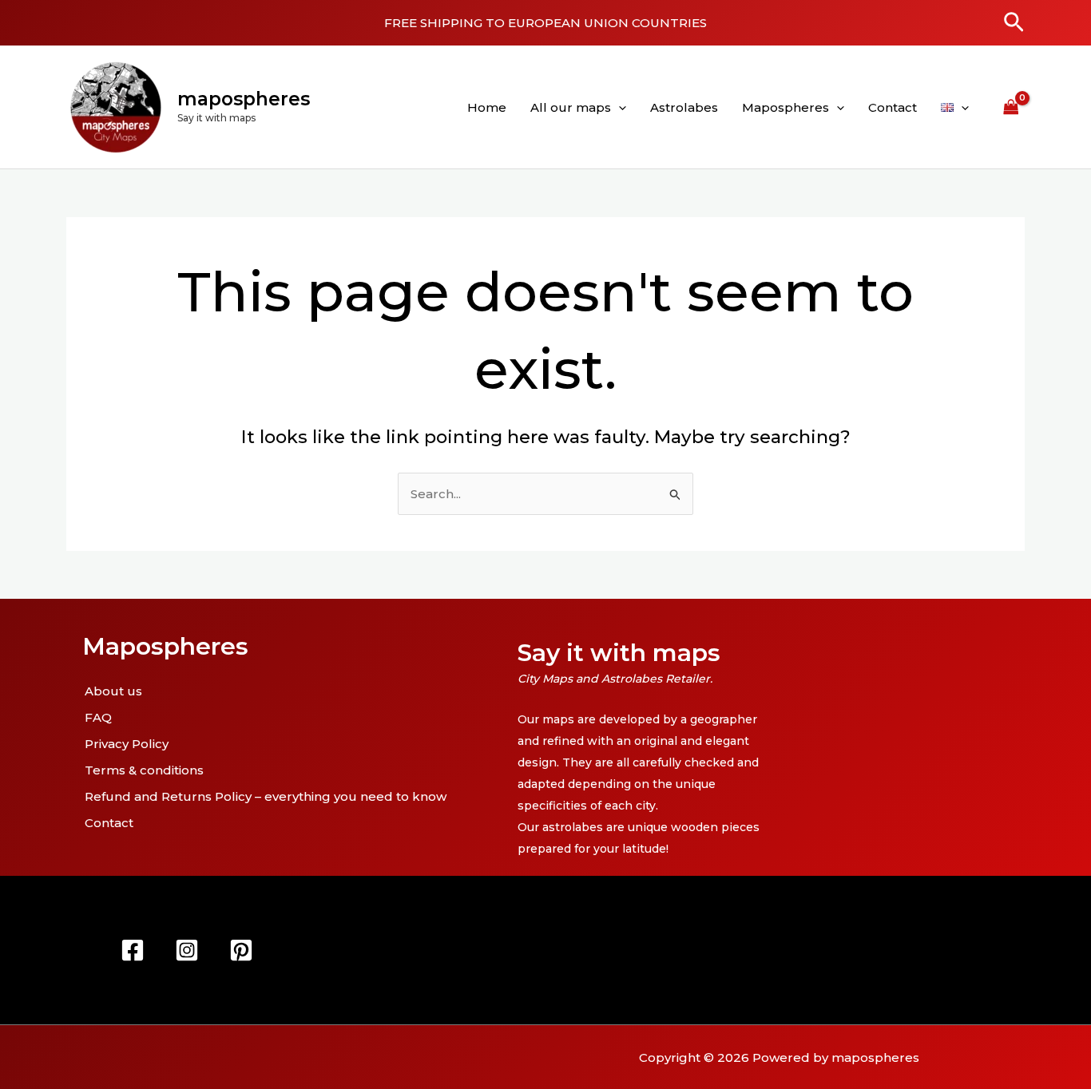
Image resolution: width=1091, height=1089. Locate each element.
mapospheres (243, 99)
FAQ (98, 717)
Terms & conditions (144, 770)
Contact (892, 107)
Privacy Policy (127, 743)
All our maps (570, 107)
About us (113, 691)
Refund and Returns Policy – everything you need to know (265, 796)
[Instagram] (187, 950)
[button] (1014, 23)
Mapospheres (785, 107)
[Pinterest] (241, 950)
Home (486, 107)
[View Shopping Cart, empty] (1011, 107)
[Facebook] (132, 950)
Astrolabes (684, 107)
